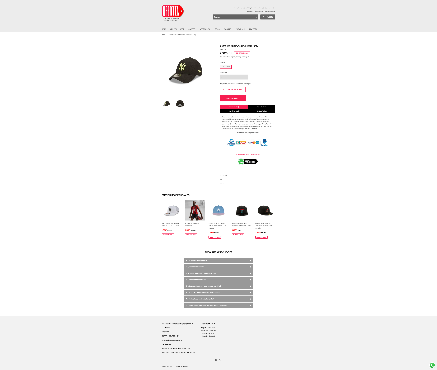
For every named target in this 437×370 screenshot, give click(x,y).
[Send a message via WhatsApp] (432, 365)
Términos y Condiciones (208, 330)
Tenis (217, 29)
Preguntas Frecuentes (208, 328)
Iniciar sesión (259, 11)
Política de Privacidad (208, 336)
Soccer (192, 29)
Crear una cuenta (270, 11)
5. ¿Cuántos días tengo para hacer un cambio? (203, 286)
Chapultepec (166, 352)
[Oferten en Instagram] (220, 360)
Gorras (227, 29)
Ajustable (226, 67)
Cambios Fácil (234, 111)
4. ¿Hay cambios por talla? (196, 280)
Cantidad (223, 72)
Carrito (269, 17)
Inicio (163, 29)
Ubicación (250, 11)
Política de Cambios (207, 333)
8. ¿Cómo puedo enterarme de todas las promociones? (207, 305)
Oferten (169, 366)
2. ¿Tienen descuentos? (195, 267)
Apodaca (164, 348)
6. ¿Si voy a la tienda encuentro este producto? (204, 292)
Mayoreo (253, 29)
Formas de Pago (234, 107)
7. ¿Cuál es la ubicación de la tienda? (200, 299)
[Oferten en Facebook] (216, 360)
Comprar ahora (233, 98)
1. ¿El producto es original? (196, 260)
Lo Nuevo (173, 29)
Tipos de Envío (261, 107)
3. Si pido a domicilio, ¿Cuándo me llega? (201, 273)
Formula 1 (240, 29)
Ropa (182, 29)
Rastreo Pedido (262, 111)
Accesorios (205, 29)
